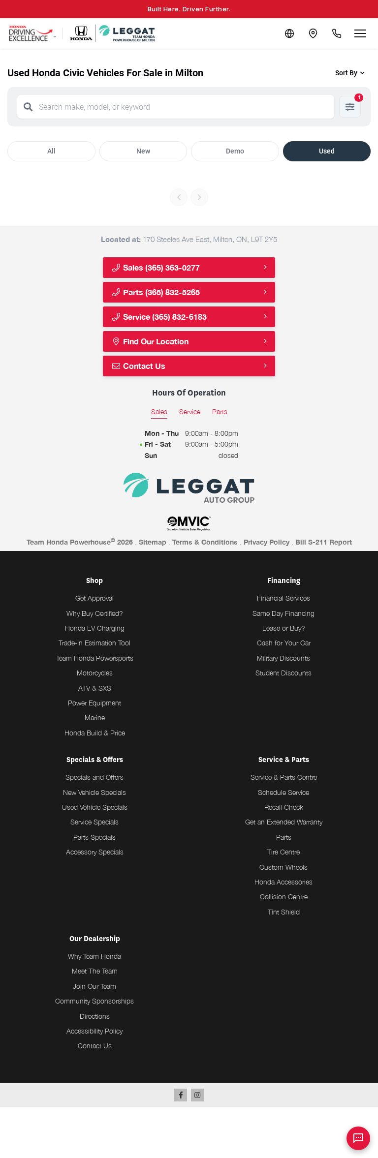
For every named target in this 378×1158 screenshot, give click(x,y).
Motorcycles (95, 673)
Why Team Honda (94, 956)
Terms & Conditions (205, 542)
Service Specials (94, 822)
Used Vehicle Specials (94, 807)
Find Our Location (155, 341)
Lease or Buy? (283, 628)
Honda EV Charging (95, 628)
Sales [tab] (159, 411)
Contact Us (143, 365)
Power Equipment (94, 703)
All (51, 151)
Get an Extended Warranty (283, 822)
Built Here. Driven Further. (189, 9)
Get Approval (94, 598)
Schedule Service (283, 792)
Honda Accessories (283, 882)
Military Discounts (283, 658)
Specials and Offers (94, 777)
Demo (235, 151)
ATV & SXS (94, 688)
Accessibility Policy (94, 1031)
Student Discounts (283, 673)
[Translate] (289, 33)
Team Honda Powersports (94, 658)
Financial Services (283, 598)
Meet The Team (95, 971)
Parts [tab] (219, 411)
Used (327, 151)
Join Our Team (94, 986)
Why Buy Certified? (94, 613)
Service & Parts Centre (284, 777)
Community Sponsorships (94, 1001)
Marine (95, 717)
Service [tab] (189, 411)
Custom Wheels (283, 867)
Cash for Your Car (284, 643)
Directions (95, 1016)
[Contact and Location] (313, 33)
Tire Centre (283, 852)
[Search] (28, 106)
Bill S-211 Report (323, 542)
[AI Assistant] (358, 1138)
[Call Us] (336, 33)
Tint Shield (284, 912)
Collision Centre (284, 896)
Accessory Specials (95, 852)
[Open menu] (360, 33)
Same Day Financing (283, 613)
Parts (283, 837)
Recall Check (283, 807)
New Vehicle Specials (94, 792)
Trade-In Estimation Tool (94, 643)
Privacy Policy (266, 542)
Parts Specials (94, 837)
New (143, 151)
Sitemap (152, 542)
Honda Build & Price (94, 733)
